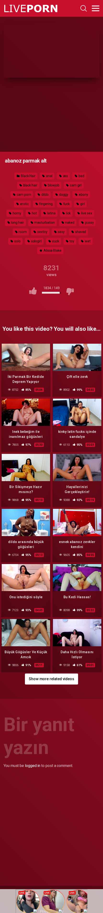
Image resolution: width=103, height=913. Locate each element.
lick (68, 213)
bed (81, 176)
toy (71, 241)
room (22, 232)
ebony (83, 194)
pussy (89, 222)
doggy (63, 194)
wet (87, 241)
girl (82, 204)
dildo (45, 194)
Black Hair (27, 176)
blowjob (53, 185)
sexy (61, 232)
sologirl (36, 241)
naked (69, 222)
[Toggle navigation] (95, 8)
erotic (24, 204)
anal (48, 176)
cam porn (23, 194)
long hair (17, 222)
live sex (86, 213)
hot (34, 213)
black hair (30, 185)
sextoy (42, 232)
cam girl (75, 185)
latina (50, 213)
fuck (66, 204)
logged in (32, 765)
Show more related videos (51, 679)
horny (16, 213)
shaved (80, 232)
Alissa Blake (52, 250)
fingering (46, 204)
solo (17, 241)
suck (55, 241)
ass (65, 176)
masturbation (44, 222)
